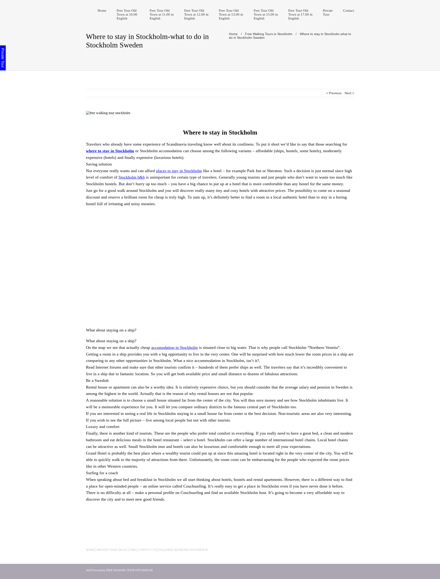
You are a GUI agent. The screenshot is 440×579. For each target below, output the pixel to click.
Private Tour (328, 12)
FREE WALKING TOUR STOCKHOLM (129, 570)
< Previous (333, 93)
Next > (349, 93)
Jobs (132, 549)
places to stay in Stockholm (179, 170)
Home (102, 10)
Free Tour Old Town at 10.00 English (127, 14)
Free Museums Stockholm (187, 549)
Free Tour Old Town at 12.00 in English (196, 14)
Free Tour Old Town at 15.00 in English (266, 14)
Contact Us (147, 549)
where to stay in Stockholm (110, 151)
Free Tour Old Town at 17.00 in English (300, 14)
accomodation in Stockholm (174, 347)
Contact (348, 10)
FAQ (161, 549)
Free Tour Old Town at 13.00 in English (231, 14)
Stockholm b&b (131, 177)
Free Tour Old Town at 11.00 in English (162, 14)
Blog (123, 549)
